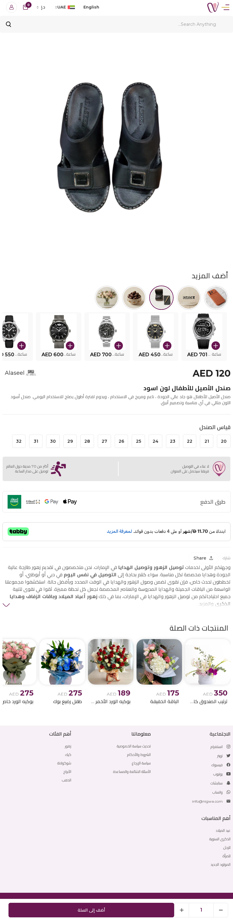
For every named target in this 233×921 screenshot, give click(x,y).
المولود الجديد (221, 864)
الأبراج (67, 771)
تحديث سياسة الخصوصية (134, 746)
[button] (204, 336)
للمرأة (227, 856)
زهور (68, 746)
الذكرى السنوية (220, 839)
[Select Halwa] (134, 298)
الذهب (66, 780)
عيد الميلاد (223, 830)
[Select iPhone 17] (216, 298)
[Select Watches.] (161, 298)
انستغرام (217, 746)
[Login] (11, 7)
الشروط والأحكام (139, 754)
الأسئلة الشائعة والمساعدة (132, 771)
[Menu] (225, 7)
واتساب (217, 792)
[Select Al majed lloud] (189, 298)
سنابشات (217, 783)
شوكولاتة (64, 763)
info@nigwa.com (207, 801)
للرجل (227, 847)
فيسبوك (217, 765)
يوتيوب (218, 774)
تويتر (220, 755)
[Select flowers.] (107, 298)
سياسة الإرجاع (141, 763)
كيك (68, 754)
